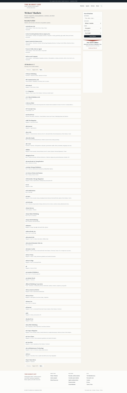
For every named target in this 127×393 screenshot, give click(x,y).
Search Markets (92, 36)
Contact (88, 380)
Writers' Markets (54, 375)
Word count (87, 30)
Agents (87, 6)
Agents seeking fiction (73, 380)
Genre (85, 25)
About (97, 6)
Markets (82, 6)
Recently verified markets (74, 375)
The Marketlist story (91, 375)
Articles (93, 6)
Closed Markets (72, 384)
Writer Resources (54, 380)
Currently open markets (74, 378)
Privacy (88, 382)
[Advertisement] (92, 72)
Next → (41, 69)
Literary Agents (53, 378)
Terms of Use (89, 384)
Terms (101, 390)
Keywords (86, 15)
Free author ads (90, 378)
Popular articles (72, 382)
